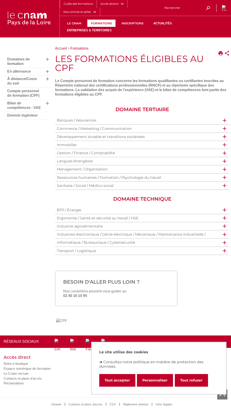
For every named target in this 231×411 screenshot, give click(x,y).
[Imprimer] (220, 54)
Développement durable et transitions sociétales (101, 137)
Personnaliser (155, 380)
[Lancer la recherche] (208, 8)
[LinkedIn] (57, 345)
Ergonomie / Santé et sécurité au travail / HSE (98, 218)
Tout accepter (117, 380)
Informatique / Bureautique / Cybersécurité (96, 242)
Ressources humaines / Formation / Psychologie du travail (109, 177)
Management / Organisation (82, 169)
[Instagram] (73, 345)
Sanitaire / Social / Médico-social (85, 186)
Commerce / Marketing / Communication (94, 128)
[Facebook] (88, 345)
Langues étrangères (75, 161)
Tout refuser (191, 380)
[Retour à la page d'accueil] (29, 19)
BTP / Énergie (69, 210)
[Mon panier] (224, 8)
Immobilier (67, 145)
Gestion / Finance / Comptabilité (86, 153)
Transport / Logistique (76, 251)
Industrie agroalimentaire (80, 226)
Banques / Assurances (77, 120)
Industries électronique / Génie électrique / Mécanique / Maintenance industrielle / (131, 234)
